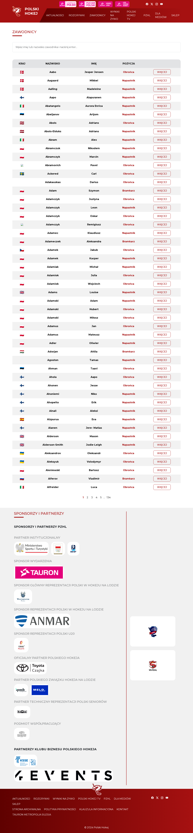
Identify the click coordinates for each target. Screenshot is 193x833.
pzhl (147, 15)
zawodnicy (97, 15)
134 (109, 497)
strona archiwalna (26, 809)
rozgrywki (77, 15)
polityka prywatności (60, 809)
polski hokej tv (131, 15)
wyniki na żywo (115, 15)
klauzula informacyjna (96, 809)
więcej (162, 72)
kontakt (122, 809)
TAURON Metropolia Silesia (31, 814)
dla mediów (161, 15)
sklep (175, 15)
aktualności (55, 15)
